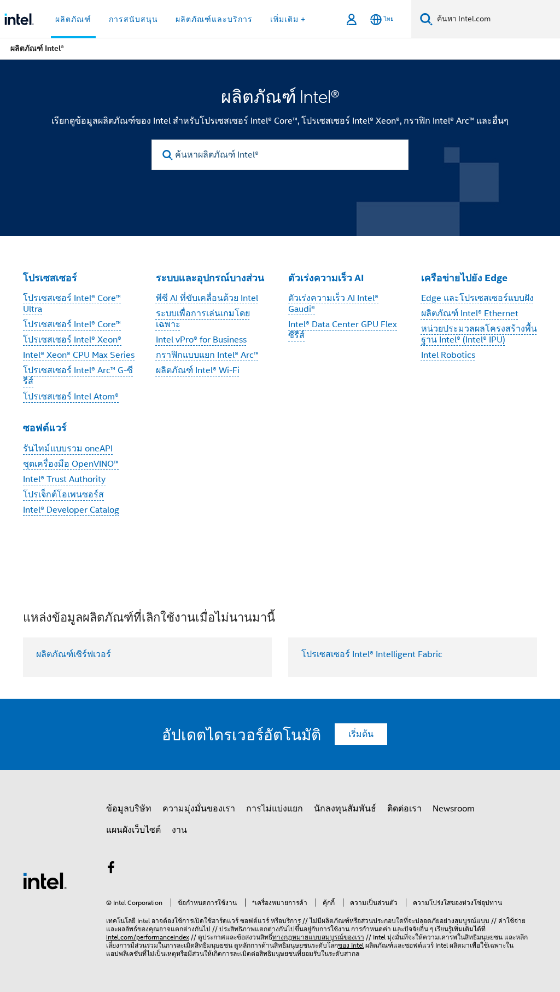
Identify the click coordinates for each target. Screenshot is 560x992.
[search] (167, 155)
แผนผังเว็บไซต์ (133, 830)
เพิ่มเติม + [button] (288, 19)
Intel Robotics (448, 355)
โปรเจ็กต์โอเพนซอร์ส (63, 494)
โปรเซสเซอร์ (50, 277)
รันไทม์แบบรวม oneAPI (68, 448)
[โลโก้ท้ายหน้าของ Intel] (45, 880)
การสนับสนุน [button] (133, 19)
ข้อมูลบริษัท (128, 808)
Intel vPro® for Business (201, 339)
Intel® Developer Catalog (71, 509)
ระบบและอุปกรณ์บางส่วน (210, 277)
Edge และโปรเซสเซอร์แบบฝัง (477, 298)
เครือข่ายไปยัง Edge (464, 277)
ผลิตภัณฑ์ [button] (73, 19)
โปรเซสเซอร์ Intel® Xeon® (72, 339)
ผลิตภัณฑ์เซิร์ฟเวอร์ (73, 654)
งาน (179, 830)
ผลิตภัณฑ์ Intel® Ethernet (469, 313)
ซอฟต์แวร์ (45, 427)
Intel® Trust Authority (64, 479)
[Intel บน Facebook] (111, 869)
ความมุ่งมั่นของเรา (198, 808)
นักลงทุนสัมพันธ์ (345, 808)
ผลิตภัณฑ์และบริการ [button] (214, 19)
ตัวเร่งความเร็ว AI (326, 277)
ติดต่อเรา (404, 808)
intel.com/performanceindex (147, 937)
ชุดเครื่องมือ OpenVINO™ (71, 464)
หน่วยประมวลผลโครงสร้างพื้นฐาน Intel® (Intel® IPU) (479, 334)
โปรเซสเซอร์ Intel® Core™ (72, 324)
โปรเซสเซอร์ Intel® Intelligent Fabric (371, 654)
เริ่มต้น (361, 734)
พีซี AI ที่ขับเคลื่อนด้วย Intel (207, 298)
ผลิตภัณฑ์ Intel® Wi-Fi (198, 370)
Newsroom (454, 808)
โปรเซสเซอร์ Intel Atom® (71, 396)
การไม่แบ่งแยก (274, 808)
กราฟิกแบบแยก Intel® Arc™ (207, 355)
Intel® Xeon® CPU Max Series (79, 355)
